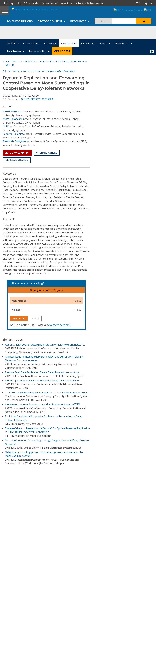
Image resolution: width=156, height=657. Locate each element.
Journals (17, 61)
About (103, 43)
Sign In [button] (148, 3)
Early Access (88, 43)
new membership (58, 325)
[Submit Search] (143, 21)
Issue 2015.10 (68, 43)
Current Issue (31, 43)
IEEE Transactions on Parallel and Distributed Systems (56, 61)
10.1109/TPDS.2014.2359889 (37, 99)
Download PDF (19, 152)
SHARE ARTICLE (48, 152)
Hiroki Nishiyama (12, 111)
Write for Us (122, 43)
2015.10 (10, 65)
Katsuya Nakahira (13, 134)
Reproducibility (38, 51)
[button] (138, 3)
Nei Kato (8, 126)
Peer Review (14, 51)
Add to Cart (19, 318)
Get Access (62, 51)
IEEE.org (9, 3)
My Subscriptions (20, 21)
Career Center (50, 3)
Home (6, 61)
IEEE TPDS (13, 43)
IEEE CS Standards (27, 3)
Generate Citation (16, 160)
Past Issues (50, 43)
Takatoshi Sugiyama (14, 141)
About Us (66, 3)
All (102, 21)
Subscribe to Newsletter (89, 3)
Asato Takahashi (12, 119)
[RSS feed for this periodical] (152, 51)
